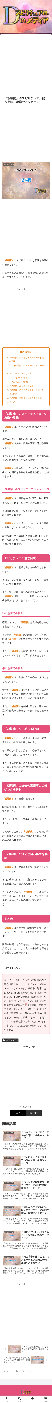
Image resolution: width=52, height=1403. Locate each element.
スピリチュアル (11, 1040)
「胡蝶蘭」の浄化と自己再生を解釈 (25, 398)
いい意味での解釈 (20, 377)
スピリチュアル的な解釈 (20, 373)
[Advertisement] (26, 65)
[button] (34, 1113)
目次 (22, 352)
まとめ (12, 402)
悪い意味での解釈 (20, 382)
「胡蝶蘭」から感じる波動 (21, 386)
